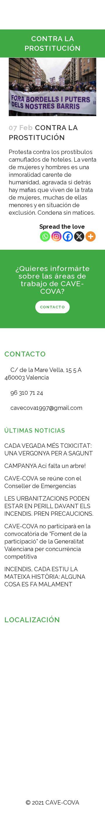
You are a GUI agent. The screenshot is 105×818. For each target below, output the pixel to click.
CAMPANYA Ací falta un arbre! (45, 465)
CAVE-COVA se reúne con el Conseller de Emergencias (42, 482)
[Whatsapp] (45, 236)
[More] (90, 236)
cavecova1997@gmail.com (45, 407)
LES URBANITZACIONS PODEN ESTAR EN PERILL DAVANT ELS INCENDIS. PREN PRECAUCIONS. (48, 506)
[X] (79, 236)
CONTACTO (52, 307)
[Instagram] (56, 236)
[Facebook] (68, 236)
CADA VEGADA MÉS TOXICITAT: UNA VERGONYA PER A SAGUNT (48, 449)
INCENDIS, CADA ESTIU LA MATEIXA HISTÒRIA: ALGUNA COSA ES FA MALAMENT (44, 577)
